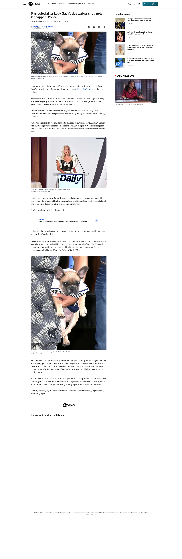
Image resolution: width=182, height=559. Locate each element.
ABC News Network (39, 513)
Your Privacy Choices (134, 513)
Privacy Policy (50, 513)
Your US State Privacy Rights (63, 513)
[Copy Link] (104, 27)
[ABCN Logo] (34, 3)
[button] (24, 4)
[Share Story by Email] (99, 27)
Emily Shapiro (48, 26)
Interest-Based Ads (96, 513)
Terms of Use (124, 513)
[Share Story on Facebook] (89, 27)
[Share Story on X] (94, 27)
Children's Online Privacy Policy (81, 513)
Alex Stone (36, 26)
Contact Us (144, 513)
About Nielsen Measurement (111, 513)
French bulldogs (84, 89)
